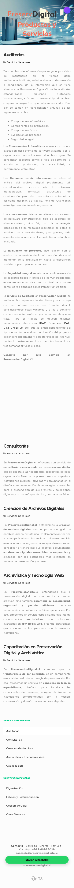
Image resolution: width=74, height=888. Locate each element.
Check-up (17, 327)
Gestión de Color (16, 805)
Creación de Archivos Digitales (33, 508)
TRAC (42, 323)
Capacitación (14, 765)
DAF (67, 323)
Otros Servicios (15, 814)
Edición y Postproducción (22, 797)
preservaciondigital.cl (37, 865)
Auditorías (13, 55)
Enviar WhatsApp (37, 859)
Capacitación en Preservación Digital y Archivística (32, 650)
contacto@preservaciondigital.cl (37, 853)
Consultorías (15, 446)
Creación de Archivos (19, 748)
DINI (6, 327)
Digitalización (14, 788)
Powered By (37, 878)
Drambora (55, 323)
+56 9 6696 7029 (43, 849)
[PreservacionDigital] (31, 15)
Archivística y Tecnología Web (33, 575)
